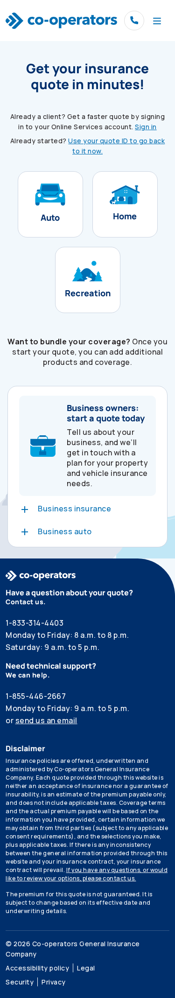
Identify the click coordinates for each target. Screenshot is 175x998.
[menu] (156, 20)
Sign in (146, 126)
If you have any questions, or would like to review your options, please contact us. (87, 874)
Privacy (54, 981)
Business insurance (74, 508)
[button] (50, 204)
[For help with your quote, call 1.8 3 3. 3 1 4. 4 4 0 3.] (134, 21)
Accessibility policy (37, 967)
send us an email (46, 720)
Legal (86, 967)
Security (20, 981)
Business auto (65, 531)
